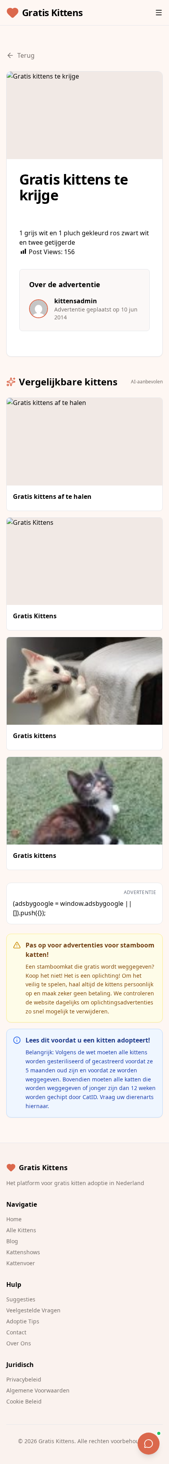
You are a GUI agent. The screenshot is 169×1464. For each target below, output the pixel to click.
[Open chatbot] (149, 1444)
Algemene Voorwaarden (38, 1390)
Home (14, 1219)
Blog (12, 1241)
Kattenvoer (20, 1263)
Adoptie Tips (22, 1321)
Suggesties (20, 1299)
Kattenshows (23, 1252)
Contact (16, 1332)
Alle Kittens (21, 1230)
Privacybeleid (23, 1379)
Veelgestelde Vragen (33, 1310)
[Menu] (159, 12)
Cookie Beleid (24, 1401)
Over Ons (18, 1343)
